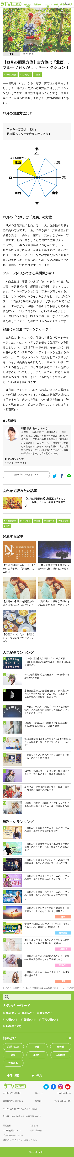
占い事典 (37, 1075)
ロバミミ (39, 1093)
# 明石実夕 (25, 74)
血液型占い (46, 1013)
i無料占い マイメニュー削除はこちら (20, 1140)
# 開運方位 (49, 521)
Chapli (38, 1101)
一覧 (68, 1038)
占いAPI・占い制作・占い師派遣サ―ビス (22, 1116)
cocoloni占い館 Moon (13, 1101)
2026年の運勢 (13, 1026)
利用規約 (33, 1125)
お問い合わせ (35, 1130)
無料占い (11, 1013)
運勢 (11, 54)
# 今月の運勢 (10, 74)
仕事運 (60, 1046)
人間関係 (61, 1055)
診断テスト (30, 1019)
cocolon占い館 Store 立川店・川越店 (20, 1108)
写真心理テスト (50, 1019)
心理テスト (12, 1019)
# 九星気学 (63, 521)
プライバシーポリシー (13, 1135)
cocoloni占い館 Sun (12, 1093)
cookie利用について (12, 1130)
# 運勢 (7, 526)
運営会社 (7, 1125)
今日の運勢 (13, 1075)
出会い (37, 1055)
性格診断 (13, 1063)
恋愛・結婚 (13, 1046)
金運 (37, 1046)
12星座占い (28, 1013)
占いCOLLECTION (62, 1101)
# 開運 (37, 74)
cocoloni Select (64, 1093)
